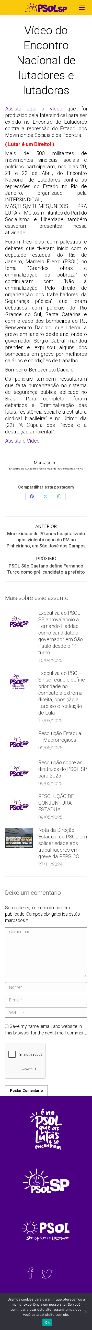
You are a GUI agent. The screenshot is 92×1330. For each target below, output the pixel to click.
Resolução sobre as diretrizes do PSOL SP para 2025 (62, 769)
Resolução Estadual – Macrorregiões (60, 736)
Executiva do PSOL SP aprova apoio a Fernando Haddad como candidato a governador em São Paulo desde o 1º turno (60, 633)
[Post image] (19, 621)
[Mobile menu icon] (82, 8)
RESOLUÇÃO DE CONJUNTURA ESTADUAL (56, 803)
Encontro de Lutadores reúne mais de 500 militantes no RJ (46, 468)
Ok (47, 1322)
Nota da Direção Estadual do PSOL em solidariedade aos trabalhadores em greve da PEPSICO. (62, 843)
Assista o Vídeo (22, 441)
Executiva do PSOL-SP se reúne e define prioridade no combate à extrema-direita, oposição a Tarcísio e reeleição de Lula (61, 693)
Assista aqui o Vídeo (33, 109)
